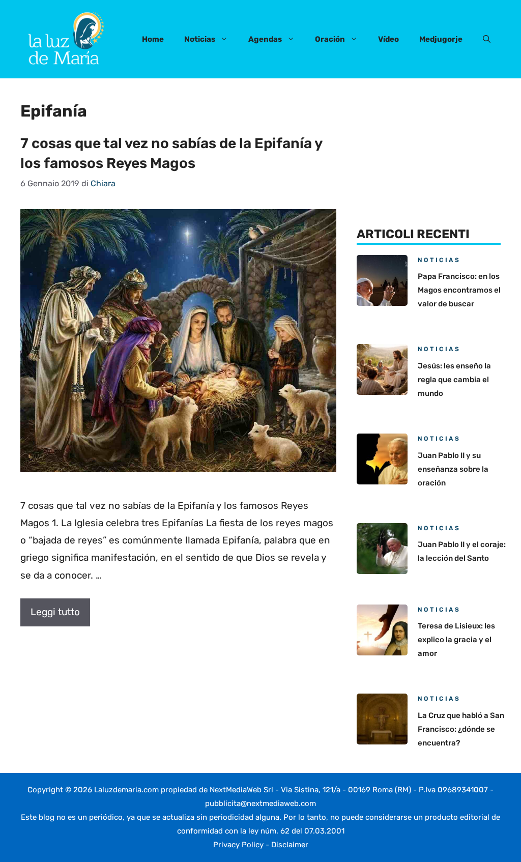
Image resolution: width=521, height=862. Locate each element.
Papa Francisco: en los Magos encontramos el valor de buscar (459, 290)
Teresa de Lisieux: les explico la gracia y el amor (456, 639)
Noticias (199, 39)
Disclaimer (289, 844)
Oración (330, 39)
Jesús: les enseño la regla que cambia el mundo (454, 379)
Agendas (265, 39)
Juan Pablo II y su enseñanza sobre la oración (453, 469)
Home (153, 39)
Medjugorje (440, 39)
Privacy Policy (238, 844)
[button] (487, 39)
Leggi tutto (55, 612)
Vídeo (388, 39)
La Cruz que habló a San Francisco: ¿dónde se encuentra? (461, 729)
